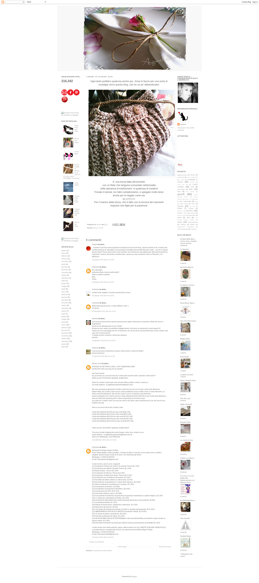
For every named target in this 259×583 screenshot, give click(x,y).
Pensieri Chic (185, 422)
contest (182, 179)
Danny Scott (96, 363)
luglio (63, 281)
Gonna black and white (76, 199)
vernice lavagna (182, 229)
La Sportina (184, 249)
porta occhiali (181, 215)
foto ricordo (190, 191)
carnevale (180, 177)
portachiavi (191, 215)
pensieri (189, 210)
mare (193, 204)
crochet (100, 228)
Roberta (95, 348)
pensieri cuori (182, 213)
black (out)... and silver (76, 128)
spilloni (192, 224)
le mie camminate (184, 201)
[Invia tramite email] (113, 224)
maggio (64, 286)
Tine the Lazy (185, 398)
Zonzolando (184, 357)
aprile (63, 264)
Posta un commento (96, 542)
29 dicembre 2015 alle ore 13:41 (104, 311)
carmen (99, 224)
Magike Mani (185, 339)
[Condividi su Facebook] (121, 224)
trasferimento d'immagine (185, 227)
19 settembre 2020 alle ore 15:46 (104, 440)
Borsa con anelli (76, 140)
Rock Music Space (187, 303)
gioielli (181, 194)
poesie (192, 213)
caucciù (189, 177)
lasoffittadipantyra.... (188, 500)
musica (180, 206)
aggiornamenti (182, 175)
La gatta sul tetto (186, 375)
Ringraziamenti (193, 222)
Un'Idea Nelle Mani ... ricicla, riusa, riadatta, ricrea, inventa (188, 241)
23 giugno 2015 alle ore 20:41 (103, 282)
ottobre (64, 275)
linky (196, 201)
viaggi (192, 229)
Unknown (95, 267)
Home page (122, 547)
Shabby (183, 224)
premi (179, 218)
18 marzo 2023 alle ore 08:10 (103, 537)
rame (188, 218)
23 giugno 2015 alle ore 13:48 (103, 260)
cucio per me (182, 184)
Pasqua (191, 208)
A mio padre (76, 184)
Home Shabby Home (188, 380)
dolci (191, 189)
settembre (65, 278)
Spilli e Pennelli (186, 404)
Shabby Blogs (185, 536)
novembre (65, 261)
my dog (192, 206)
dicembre (64, 270)
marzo (63, 253)
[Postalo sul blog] (116, 224)
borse (95, 228)
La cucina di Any (186, 440)
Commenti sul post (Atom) (102, 551)
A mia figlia (76, 153)
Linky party (184, 204)
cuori (192, 187)
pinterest (130, 198)
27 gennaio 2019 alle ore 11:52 (103, 356)
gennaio (64, 259)
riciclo (179, 222)
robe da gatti (185, 518)
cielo (196, 177)
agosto (63, 311)
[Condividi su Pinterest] (124, 224)
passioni (180, 211)
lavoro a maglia (190, 199)
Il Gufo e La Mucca (187, 458)
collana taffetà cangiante (77, 212)
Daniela (95, 319)
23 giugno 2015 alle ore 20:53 (103, 296)
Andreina (95, 289)
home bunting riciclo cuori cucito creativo (187, 197)
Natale (179, 208)
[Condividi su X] (118, 224)
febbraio (64, 256)
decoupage (181, 189)
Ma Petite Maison (186, 267)
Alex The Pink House (188, 321)
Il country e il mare (187, 285)
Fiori (179, 191)
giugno (64, 250)
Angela (94, 244)
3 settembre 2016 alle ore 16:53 (103, 341)
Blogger (134, 576)
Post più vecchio (165, 547)
